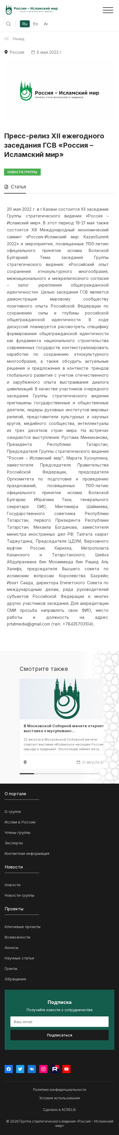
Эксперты (14, 843)
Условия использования (59, 1098)
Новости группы (19, 895)
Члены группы (17, 832)
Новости (13, 884)
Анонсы (11, 947)
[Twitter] (20, 1069)
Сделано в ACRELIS (59, 1109)
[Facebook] (9, 1069)
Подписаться (59, 1035)
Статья (18, 186)
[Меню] (108, 10)
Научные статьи (19, 958)
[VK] (32, 1069)
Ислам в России (20, 822)
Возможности (17, 937)
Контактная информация (27, 853)
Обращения (15, 979)
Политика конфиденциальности (59, 1089)
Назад (18, 38)
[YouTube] (66, 1069)
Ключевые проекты (22, 926)
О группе (13, 811)
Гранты (11, 968)
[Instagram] (43, 1069)
